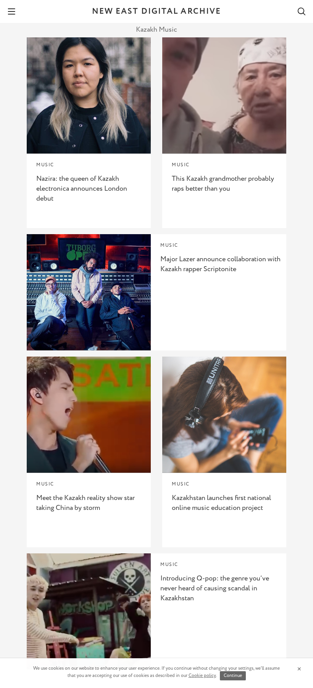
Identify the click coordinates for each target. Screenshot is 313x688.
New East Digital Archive (156, 11)
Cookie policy (202, 675)
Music (45, 165)
